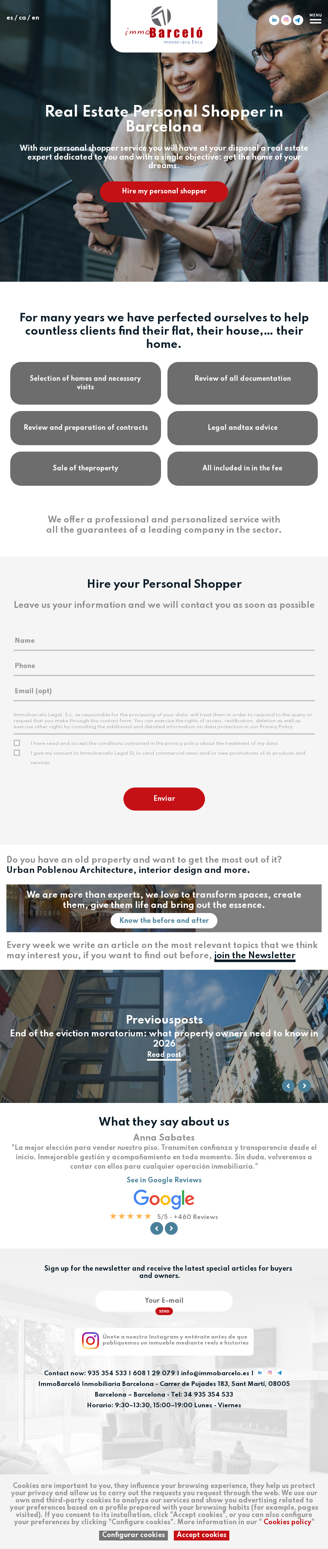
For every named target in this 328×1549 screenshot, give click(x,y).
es (9, 18)
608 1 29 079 (154, 1374)
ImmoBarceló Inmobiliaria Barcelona (96, 1384)
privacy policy (182, 743)
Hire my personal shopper (164, 191)
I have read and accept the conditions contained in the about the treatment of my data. (155, 743)
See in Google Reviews (164, 1180)
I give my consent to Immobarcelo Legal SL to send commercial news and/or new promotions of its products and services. (168, 758)
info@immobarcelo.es (215, 1374)
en (35, 18)
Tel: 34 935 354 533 (202, 1395)
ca (22, 18)
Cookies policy (287, 1522)
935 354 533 (107, 1374)
